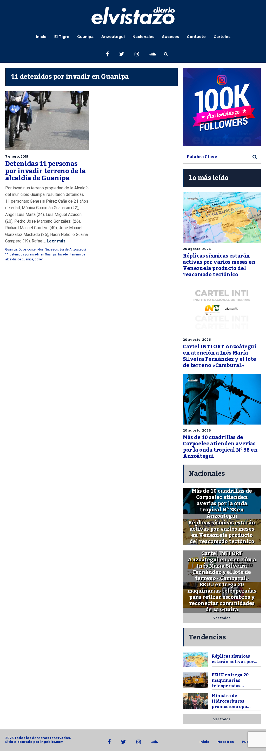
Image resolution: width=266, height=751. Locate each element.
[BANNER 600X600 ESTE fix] (222, 107)
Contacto (196, 36)
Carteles (222, 36)
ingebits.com (51, 742)
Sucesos (170, 36)
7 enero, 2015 (16, 156)
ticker (39, 259)
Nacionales (143, 36)
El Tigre (61, 36)
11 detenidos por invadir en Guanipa (31, 254)
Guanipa (85, 36)
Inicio (41, 36)
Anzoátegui (113, 36)
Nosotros (225, 742)
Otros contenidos (31, 249)
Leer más (55, 241)
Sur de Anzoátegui (72, 249)
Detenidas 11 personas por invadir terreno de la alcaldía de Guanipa (45, 171)
